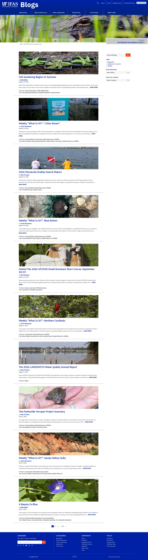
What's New (85, 548)
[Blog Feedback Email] (29, 545)
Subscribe (142, 3)
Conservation (39, 139)
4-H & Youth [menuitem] (94, 12)
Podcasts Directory (87, 544)
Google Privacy (111, 542)
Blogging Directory (87, 542)
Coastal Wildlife (27, 238)
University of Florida (113, 557)
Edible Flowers (26, 520)
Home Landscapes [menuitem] (59, 12)
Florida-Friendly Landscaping (33, 518)
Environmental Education (39, 141)
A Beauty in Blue (28, 504)
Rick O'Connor (25, 175)
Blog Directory (117, 3)
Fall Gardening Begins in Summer (37, 77)
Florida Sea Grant (27, 189)
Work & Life (59, 544)
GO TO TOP (74, 557)
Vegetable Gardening (65, 520)
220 (62, 526)
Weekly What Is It (68, 141)
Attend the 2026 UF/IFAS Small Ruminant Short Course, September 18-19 (57, 270)
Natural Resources (48, 139)
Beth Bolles (24, 80)
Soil (41, 473)
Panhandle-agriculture (35, 289)
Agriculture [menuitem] (23, 12)
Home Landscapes (61, 542)
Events (27, 288)
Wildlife (57, 139)
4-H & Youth (59, 546)
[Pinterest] (23, 545)
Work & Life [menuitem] (76, 12)
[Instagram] (32, 545)
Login (83, 550)
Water (26, 380)
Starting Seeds (55, 92)
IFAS (119, 557)
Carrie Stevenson (26, 126)
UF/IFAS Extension (41, 288)
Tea (57, 520)
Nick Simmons (25, 275)
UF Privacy (110, 538)
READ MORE (94, 87)
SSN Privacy (110, 540)
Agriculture (25, 289)
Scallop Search (37, 189)
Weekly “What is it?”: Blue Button (38, 220)
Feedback (84, 540)
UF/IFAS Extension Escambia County (33, 44)
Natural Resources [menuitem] (41, 12)
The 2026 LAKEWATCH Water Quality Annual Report (48, 367)
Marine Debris (51, 141)
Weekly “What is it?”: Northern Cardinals (42, 320)
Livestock (32, 288)
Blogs (29, 4)
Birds (23, 336)
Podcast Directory (129, 3)
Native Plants (48, 336)
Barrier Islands (26, 141)
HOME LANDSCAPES (43, 90)
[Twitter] (20, 545)
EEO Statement (111, 546)
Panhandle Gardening (44, 92)
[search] (128, 55)
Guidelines (84, 546)
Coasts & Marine (29, 139)
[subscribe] (43, 542)
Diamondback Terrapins (29, 427)
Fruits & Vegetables (30, 90)
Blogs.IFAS (111, 62)
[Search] (98, 3)
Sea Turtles (58, 141)
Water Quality (47, 473)
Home (109, 3)
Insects (41, 336)
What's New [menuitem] (112, 12)
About (103, 3)
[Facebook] (17, 545)
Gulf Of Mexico (36, 238)
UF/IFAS (110, 66)
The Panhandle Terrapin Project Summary (42, 411)
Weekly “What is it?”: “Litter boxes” (39, 123)
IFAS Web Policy (111, 544)
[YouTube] (26, 545)
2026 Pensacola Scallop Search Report (40, 172)
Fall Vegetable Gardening (29, 92)
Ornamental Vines (37, 520)
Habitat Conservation (32, 336)
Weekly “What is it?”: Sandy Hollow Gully (42, 458)
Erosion (24, 473)
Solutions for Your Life (114, 64)
